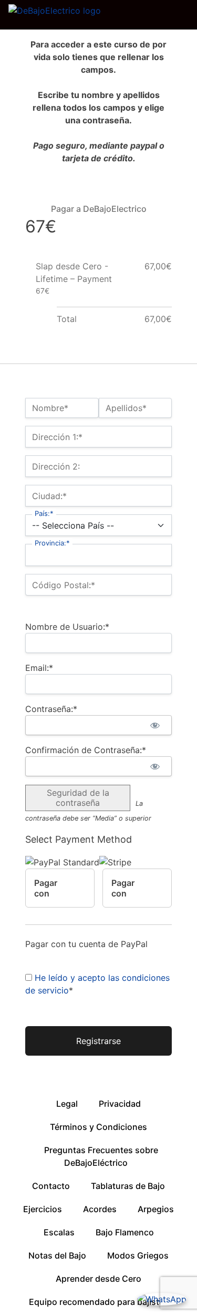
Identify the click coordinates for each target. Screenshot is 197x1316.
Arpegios (156, 1209)
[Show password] (155, 725)
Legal (67, 1103)
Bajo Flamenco (125, 1232)
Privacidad (120, 1103)
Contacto (51, 1186)
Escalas (59, 1232)
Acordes (100, 1209)
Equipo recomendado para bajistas (99, 1301)
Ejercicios (42, 1209)
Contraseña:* (51, 709)
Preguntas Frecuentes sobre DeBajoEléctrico (101, 1156)
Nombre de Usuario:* (67, 626)
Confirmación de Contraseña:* (85, 750)
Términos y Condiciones (98, 1127)
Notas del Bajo (57, 1255)
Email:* (39, 667)
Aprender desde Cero (98, 1278)
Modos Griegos (138, 1255)
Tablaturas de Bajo (128, 1186)
